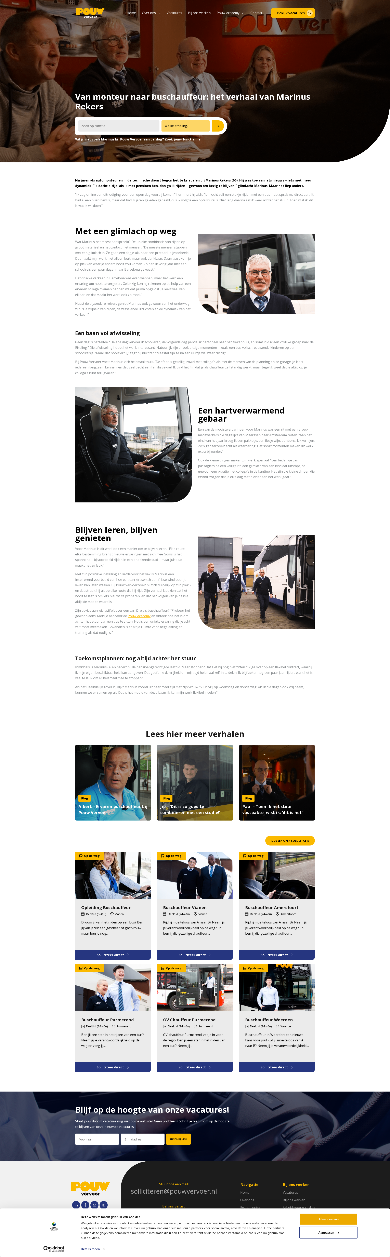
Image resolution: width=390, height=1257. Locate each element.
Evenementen (250, 1207)
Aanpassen (326, 1232)
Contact (256, 13)
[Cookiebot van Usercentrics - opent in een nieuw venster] (54, 1249)
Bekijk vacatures (294, 13)
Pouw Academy (228, 13)
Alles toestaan (328, 1219)
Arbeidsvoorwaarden (299, 1207)
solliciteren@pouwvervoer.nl (174, 1191)
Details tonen (90, 1249)
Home (131, 13)
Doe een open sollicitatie (290, 840)
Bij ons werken (199, 13)
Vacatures (174, 13)
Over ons (149, 13)
